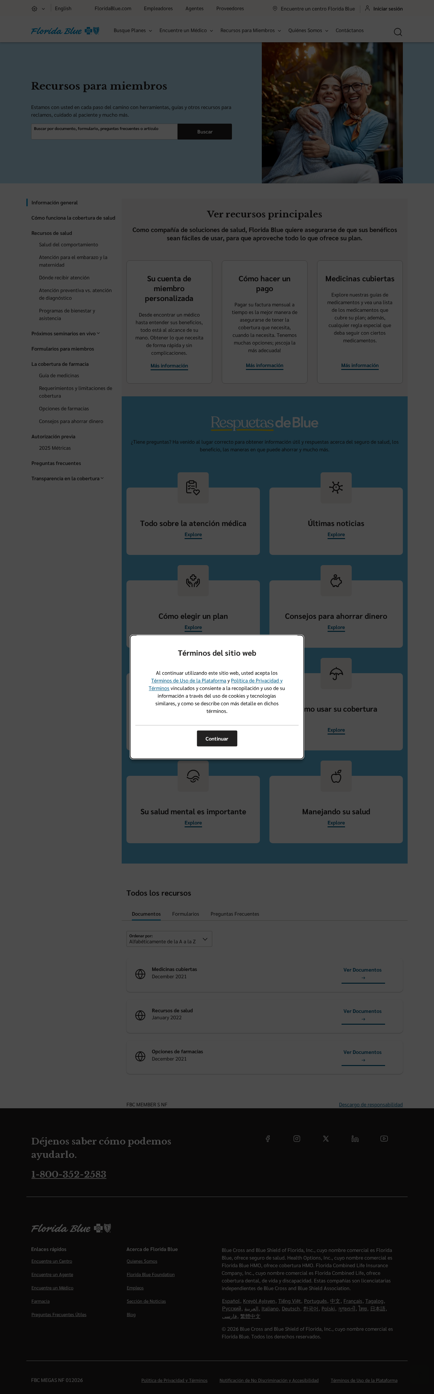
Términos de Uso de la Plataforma (188, 680)
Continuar (217, 738)
